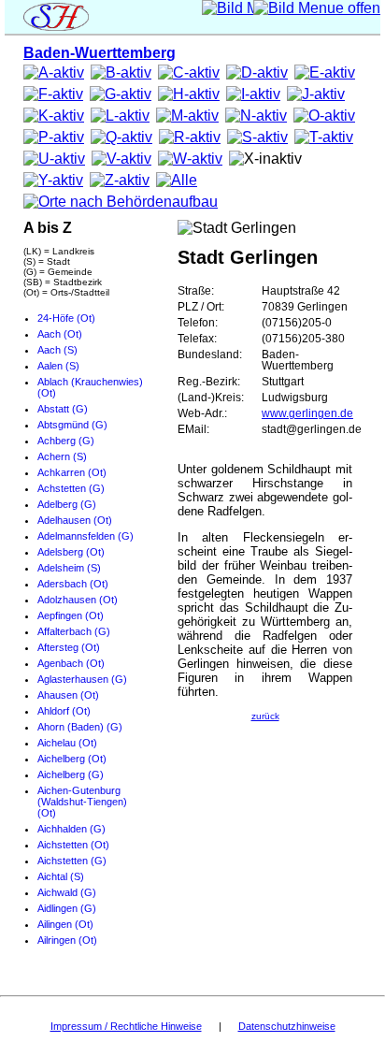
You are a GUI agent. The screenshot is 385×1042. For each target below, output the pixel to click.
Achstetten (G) (71, 488)
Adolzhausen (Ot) (77, 599)
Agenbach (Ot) (71, 663)
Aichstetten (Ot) (73, 844)
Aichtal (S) (60, 876)
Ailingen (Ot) (65, 924)
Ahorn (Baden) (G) (79, 726)
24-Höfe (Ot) (66, 318)
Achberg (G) (65, 440)
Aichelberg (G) (70, 774)
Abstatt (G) (62, 408)
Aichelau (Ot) (67, 742)
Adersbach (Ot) (72, 583)
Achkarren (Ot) (72, 472)
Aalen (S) (58, 365)
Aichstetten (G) (72, 860)
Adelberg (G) (66, 504)
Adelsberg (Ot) (71, 551)
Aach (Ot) (59, 334)
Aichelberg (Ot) (72, 758)
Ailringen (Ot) (67, 940)
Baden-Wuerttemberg (99, 53)
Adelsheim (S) (69, 567)
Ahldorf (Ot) (64, 710)
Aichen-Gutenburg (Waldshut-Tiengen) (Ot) (82, 801)
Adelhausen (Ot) (74, 520)
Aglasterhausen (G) (82, 679)
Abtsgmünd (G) (72, 424)
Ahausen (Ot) (68, 695)
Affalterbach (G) (73, 631)
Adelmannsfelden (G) (85, 536)
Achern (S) (62, 456)
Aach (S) (57, 349)
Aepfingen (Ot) (70, 615)
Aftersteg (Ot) (68, 647)
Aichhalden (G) (71, 828)
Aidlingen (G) (66, 908)
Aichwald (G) (66, 892)
